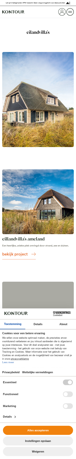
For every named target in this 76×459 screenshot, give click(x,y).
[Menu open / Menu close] (70, 12)
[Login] (62, 12)
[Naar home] (13, 12)
